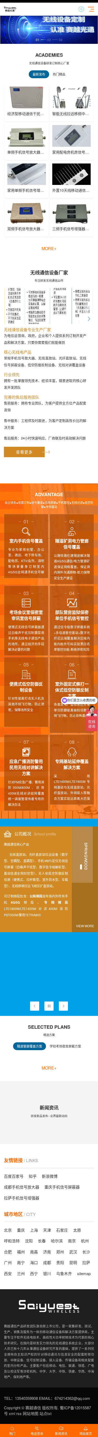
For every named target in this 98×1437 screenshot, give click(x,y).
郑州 (60, 1251)
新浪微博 (49, 1176)
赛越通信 (33, 1407)
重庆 (21, 1230)
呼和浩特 (12, 1240)
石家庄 (62, 1230)
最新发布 (39, 74)
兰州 (21, 1273)
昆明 (73, 1262)
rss (18, 1413)
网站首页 (85, 1433)
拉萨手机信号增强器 (21, 1198)
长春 (42, 1240)
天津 (47, 1230)
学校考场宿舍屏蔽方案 (65, 1046)
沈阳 (29, 1240)
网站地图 (30, 1413)
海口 (34, 1262)
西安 (8, 1273)
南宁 (21, 1262)
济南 (47, 1251)
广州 (8, 1262)
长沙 (86, 1251)
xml (11, 1413)
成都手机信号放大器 (21, 1187)
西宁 (34, 1273)
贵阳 (60, 1262)
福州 (21, 1251)
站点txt (44, 1413)
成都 (47, 1262)
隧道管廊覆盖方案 (29, 1046)
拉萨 (86, 1262)
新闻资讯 (61, 1433)
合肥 (8, 1251)
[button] (39, 39)
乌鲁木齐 (64, 1273)
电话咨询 (37, 1433)
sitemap (84, 1273)
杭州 (85, 1240)
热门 (12, 1433)
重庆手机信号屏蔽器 (62, 1187)
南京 (72, 1240)
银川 (47, 1273)
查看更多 (24, 452)
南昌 (34, 1251)
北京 (8, 1230)
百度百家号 (14, 1176)
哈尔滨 (57, 1240)
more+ (49, 248)
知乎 (33, 1176)
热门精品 (59, 74)
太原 (77, 1230)
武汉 (73, 1251)
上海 (34, 1230)
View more (85, 926)
